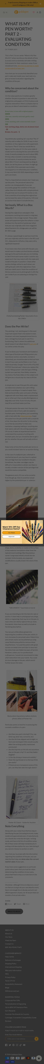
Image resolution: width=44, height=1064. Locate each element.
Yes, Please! (11, 532)
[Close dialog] (41, 522)
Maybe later (11, 536)
